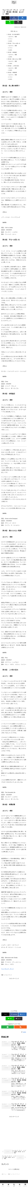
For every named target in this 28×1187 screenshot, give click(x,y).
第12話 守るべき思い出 (14, 43)
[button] (18, 22)
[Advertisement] (14, 994)
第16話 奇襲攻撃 (12, 72)
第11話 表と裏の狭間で (14, 34)
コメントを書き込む (14, 1169)
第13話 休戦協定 (12, 52)
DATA (10, 41)
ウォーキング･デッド (7, 974)
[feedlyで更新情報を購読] (7, 1027)
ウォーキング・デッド (7, 968)
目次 (12, 31)
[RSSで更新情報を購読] (20, 1027)
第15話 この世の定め (13, 65)
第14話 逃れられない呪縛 (14, 59)
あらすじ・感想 (13, 36)
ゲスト (11, 38)
